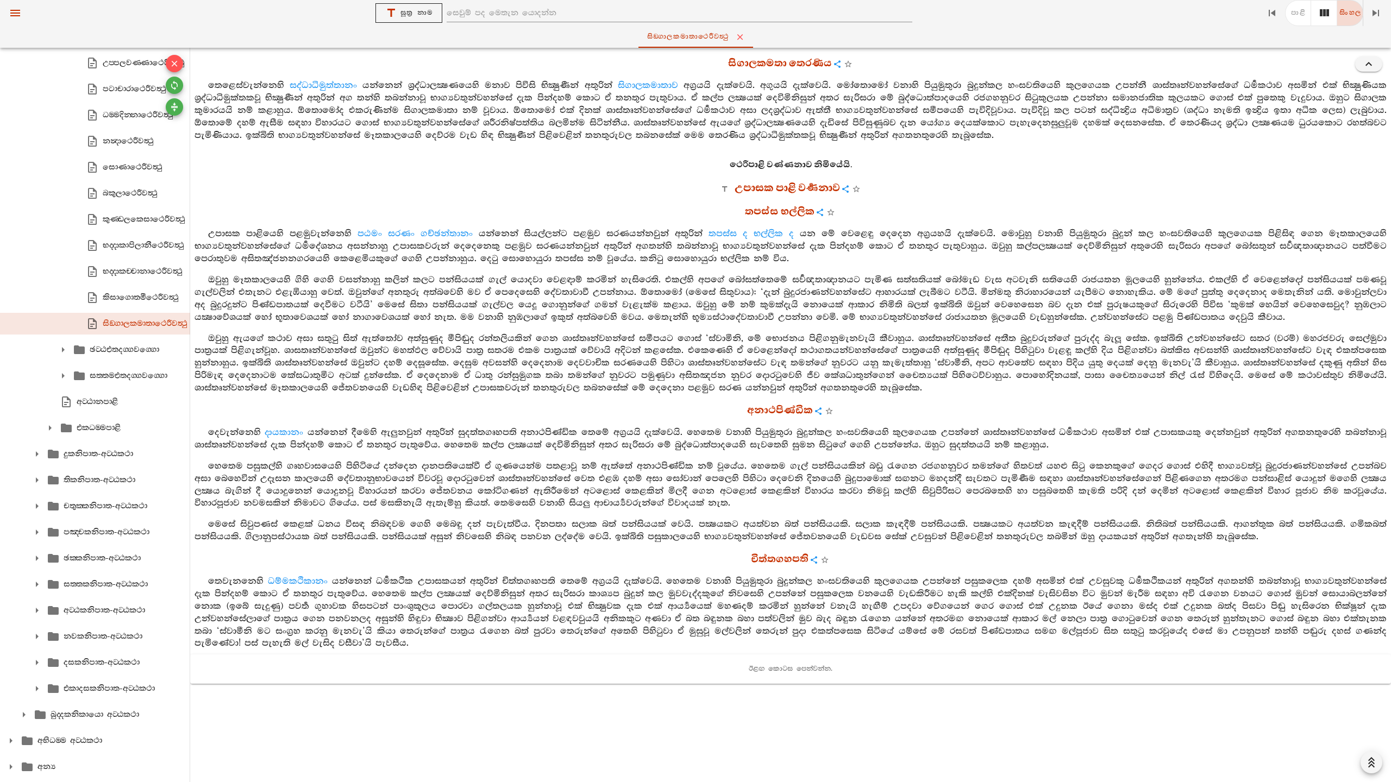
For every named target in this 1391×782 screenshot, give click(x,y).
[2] (1324, 13)
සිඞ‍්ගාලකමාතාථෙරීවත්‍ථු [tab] (688, 37)
